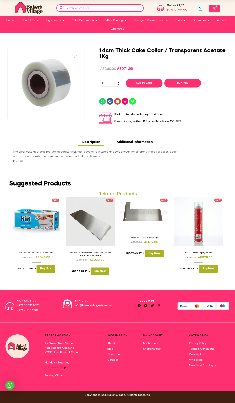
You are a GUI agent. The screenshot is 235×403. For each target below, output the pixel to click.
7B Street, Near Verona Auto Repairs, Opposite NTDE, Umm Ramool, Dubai (61, 348)
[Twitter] (152, 305)
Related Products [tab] (117, 194)
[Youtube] (145, 305)
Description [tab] (91, 142)
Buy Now (182, 83)
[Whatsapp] (102, 101)
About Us (223, 20)
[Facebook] (110, 101)
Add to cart (144, 83)
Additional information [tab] (135, 142)
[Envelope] (117, 101)
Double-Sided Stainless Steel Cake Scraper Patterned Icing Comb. (90, 254)
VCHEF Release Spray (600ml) (199, 253)
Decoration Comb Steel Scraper (144, 237)
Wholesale (117, 29)
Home (10, 20)
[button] (76, 56)
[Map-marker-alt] (132, 101)
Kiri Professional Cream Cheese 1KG (36, 253)
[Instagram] (125, 101)
